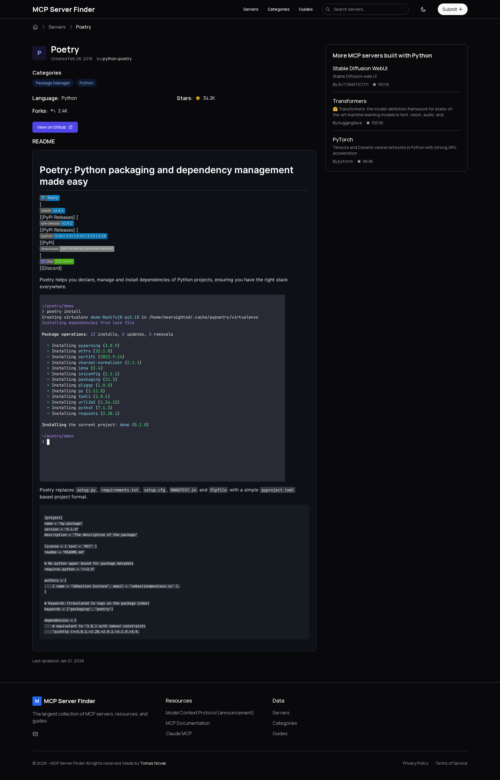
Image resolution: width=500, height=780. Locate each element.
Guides (306, 9)
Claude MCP (179, 733)
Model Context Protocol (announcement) (210, 712)
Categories (279, 9)
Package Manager (53, 83)
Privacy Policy (415, 763)
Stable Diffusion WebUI (360, 68)
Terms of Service (451, 763)
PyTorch (343, 139)
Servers (250, 9)
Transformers (349, 100)
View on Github (51, 127)
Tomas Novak (153, 763)
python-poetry (117, 58)
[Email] (35, 734)
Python (86, 83)
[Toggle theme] (423, 9)
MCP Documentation (188, 723)
